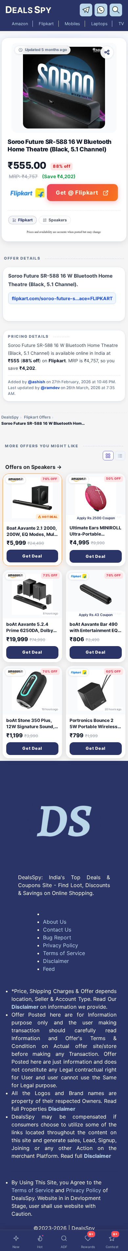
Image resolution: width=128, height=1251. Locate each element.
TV (121, 23)
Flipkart (46, 23)
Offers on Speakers (33, 467)
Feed (49, 969)
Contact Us (57, 929)
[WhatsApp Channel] (102, 9)
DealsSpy (10, 417)
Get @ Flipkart (78, 192)
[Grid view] (108, 455)
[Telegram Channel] (87, 9)
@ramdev (50, 387)
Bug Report (57, 937)
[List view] (120, 455)
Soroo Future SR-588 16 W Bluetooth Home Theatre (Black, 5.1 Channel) (44, 423)
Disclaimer (56, 961)
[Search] (116, 9)
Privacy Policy (60, 945)
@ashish (36, 381)
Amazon (20, 23)
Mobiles (72, 23)
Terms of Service (64, 953)
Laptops (99, 23)
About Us (54, 921)
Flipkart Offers (37, 417)
